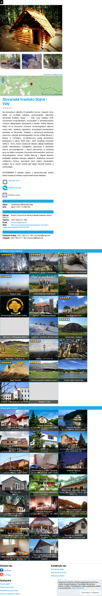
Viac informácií (78, 588)
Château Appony (73, 470)
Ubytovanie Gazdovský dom (44, 555)
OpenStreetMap (48, 94)
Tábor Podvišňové (73, 510)
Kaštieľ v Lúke (45, 402)
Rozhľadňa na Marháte (15, 272)
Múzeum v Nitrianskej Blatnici (15, 337)
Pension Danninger (44, 425)
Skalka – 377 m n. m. (44, 359)
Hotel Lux (44, 449)
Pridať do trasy (14, 195)
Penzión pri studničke (73, 535)
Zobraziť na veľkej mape (52, 75)
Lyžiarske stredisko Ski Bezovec (44, 337)
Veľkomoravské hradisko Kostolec (44, 380)
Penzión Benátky (74, 427)
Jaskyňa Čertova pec (73, 359)
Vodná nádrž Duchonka (73, 380)
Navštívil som (14, 180)
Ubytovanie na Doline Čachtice (44, 470)
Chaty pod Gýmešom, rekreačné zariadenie (44, 492)
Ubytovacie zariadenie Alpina (74, 490)
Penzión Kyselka (15, 514)
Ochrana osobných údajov (10, 594)
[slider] (7, 108)
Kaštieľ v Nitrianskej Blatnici (44, 315)
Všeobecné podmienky (9, 591)
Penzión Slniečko (15, 427)
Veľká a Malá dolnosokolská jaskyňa (73, 272)
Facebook (7, 571)
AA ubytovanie (74, 447)
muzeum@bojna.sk (19, 222)
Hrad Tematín (15, 380)
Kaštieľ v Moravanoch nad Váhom (15, 402)
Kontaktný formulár (58, 573)
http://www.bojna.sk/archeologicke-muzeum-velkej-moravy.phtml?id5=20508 (25, 226)
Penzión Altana (15, 470)
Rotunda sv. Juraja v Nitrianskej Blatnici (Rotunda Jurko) (44, 272)
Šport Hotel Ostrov (15, 533)
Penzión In (44, 535)
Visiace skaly (15, 294)
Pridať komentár (14, 188)
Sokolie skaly (73, 294)
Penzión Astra (15, 449)
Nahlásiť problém (57, 576)
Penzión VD (15, 492)
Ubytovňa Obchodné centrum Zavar (15, 557)
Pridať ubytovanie (7, 587)
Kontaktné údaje (57, 569)
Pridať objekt (5, 584)
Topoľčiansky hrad (73, 315)
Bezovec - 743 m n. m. (15, 359)
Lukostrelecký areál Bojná (44, 294)
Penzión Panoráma (44, 512)
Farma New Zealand (73, 337)
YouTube (7, 575)
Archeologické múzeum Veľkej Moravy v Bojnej (15, 315)
